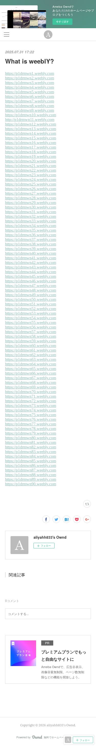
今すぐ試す (62, 21)
